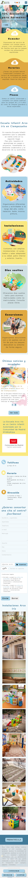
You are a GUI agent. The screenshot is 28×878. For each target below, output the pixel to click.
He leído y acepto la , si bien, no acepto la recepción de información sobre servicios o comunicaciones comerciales (13, 588)
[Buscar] (15, 2)
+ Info (6, 25)
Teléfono (13, 462)
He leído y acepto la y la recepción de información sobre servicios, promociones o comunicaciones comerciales (13, 580)
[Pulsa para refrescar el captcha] (8, 568)
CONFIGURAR (14, 871)
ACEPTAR (20, 875)
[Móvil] (19, 2)
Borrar (15, 598)
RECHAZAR (8, 875)
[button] (26, 2)
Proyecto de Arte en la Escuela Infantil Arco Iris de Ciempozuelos (12, 388)
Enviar (6, 598)
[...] (19, 401)
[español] (17, 2)
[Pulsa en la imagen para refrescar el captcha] (4, 568)
